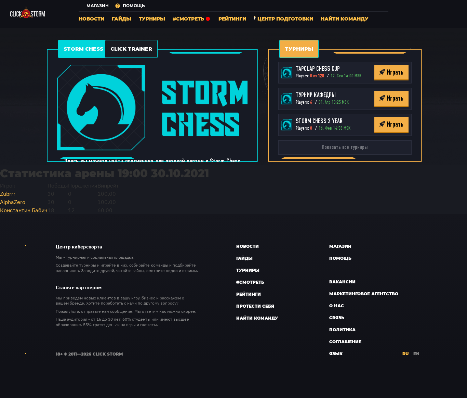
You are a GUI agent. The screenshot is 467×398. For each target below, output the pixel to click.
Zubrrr (7, 193)
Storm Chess (83, 49)
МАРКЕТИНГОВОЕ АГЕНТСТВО (363, 293)
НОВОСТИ (91, 18)
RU (405, 353)
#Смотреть (250, 282)
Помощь (340, 258)
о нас (336, 305)
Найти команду (257, 318)
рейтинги (232, 18)
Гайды (244, 258)
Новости (247, 246)
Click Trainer (131, 49)
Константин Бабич (24, 210)
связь (336, 317)
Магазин (340, 246)
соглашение (345, 341)
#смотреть (188, 18)
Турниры (152, 18)
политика (342, 329)
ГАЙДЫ (121, 18)
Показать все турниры (345, 147)
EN (416, 353)
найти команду (345, 18)
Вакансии (342, 281)
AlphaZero (12, 201)
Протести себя (255, 306)
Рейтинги (248, 294)
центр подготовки (285, 18)
